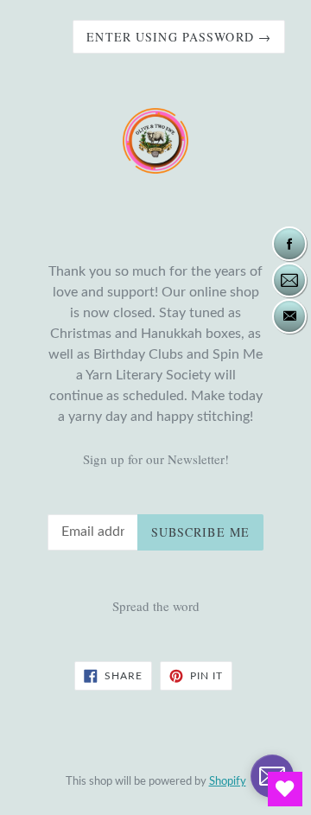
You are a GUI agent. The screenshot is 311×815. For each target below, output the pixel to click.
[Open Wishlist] (285, 789)
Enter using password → (178, 37)
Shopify (227, 781)
